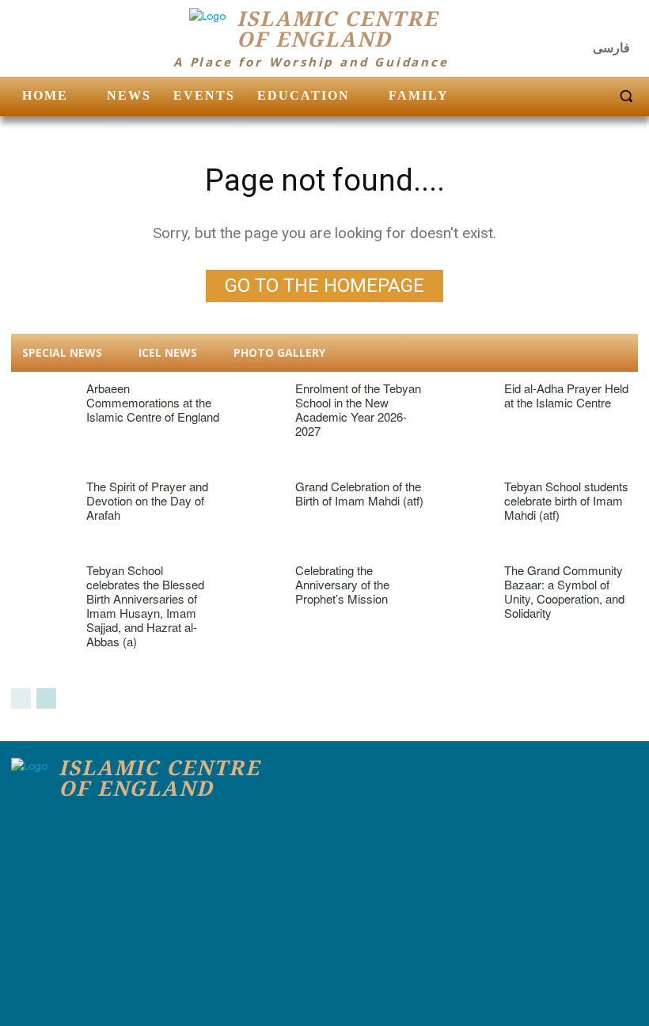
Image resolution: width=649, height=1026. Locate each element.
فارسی (611, 48)
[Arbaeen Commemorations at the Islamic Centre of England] (42, 403)
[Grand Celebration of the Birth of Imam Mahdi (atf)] (251, 501)
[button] (626, 96)
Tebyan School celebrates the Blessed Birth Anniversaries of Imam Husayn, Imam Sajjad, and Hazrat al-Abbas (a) (145, 605)
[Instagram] (593, 23)
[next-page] (46, 698)
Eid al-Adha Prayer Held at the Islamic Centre (566, 395)
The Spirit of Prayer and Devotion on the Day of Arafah (147, 500)
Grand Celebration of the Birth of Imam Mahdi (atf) (359, 493)
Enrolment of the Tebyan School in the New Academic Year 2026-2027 (358, 409)
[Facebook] (561, 23)
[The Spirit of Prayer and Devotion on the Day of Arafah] (42, 501)
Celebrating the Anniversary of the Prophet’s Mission (342, 584)
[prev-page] (21, 698)
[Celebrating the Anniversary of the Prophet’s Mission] (251, 585)
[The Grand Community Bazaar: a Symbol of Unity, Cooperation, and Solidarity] (460, 585)
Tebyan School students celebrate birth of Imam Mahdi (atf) (566, 500)
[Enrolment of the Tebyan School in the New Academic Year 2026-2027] (251, 403)
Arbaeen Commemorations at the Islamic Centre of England (152, 402)
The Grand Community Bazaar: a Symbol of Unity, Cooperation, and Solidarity (564, 591)
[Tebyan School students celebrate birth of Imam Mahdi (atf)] (460, 501)
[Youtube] (624, 23)
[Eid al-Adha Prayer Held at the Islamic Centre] (460, 403)
